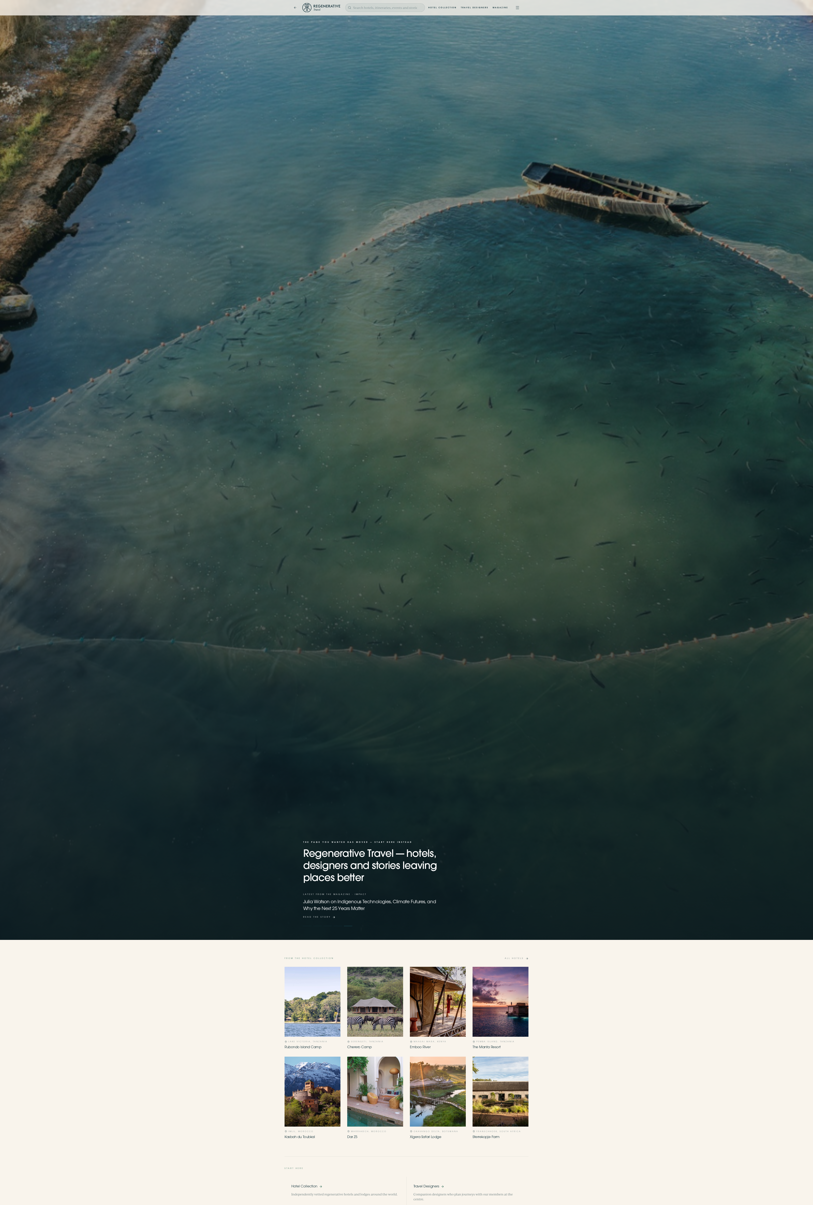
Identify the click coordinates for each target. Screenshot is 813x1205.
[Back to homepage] (295, 7)
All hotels (514, 958)
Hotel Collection (442, 8)
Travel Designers (474, 8)
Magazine (500, 8)
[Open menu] (517, 7)
